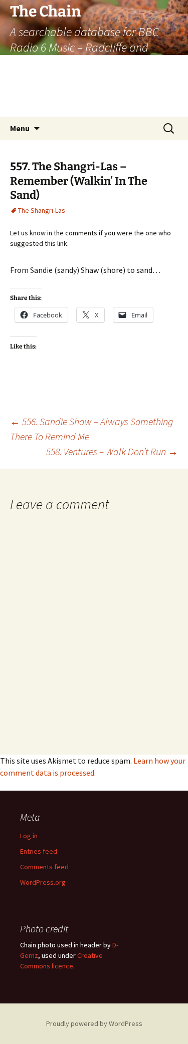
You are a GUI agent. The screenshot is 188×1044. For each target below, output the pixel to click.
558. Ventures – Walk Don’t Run (112, 451)
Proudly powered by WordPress (94, 1023)
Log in (29, 835)
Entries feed (38, 851)
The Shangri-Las (41, 210)
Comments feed (44, 866)
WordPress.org (43, 882)
